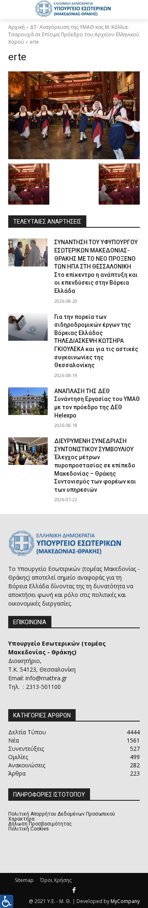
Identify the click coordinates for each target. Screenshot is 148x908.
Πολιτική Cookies (28, 829)
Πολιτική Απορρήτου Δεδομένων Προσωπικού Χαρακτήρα (61, 816)
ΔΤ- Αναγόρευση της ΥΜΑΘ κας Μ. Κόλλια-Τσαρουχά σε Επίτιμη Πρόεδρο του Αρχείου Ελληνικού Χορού (73, 34)
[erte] (74, 115)
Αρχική (16, 27)
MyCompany (125, 901)
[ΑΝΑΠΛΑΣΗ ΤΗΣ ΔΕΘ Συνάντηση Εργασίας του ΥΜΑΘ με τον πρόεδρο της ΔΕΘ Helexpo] (28, 401)
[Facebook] (74, 890)
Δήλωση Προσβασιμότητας (40, 824)
